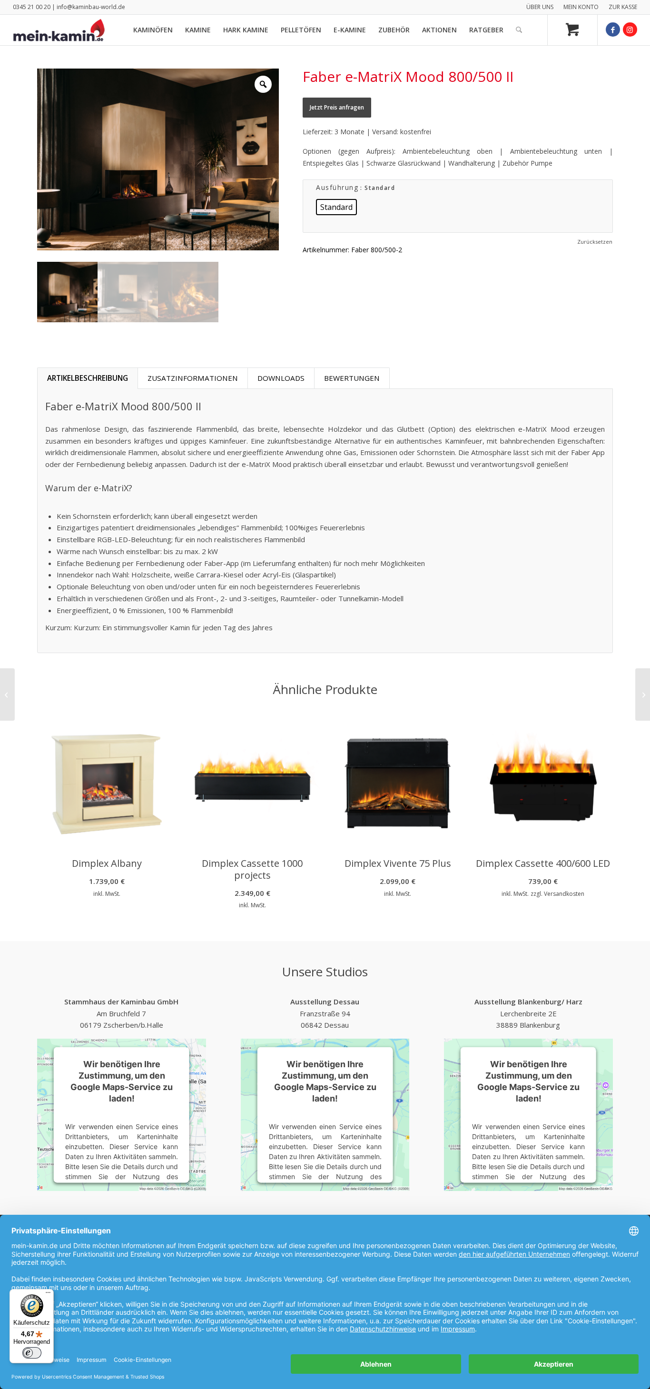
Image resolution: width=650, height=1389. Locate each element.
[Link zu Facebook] (613, 29)
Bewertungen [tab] (352, 378)
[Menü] (48, 1294)
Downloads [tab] (281, 378)
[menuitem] (540, 7)
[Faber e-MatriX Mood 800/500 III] (642, 694)
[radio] (336, 207)
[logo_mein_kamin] (59, 30)
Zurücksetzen (594, 241)
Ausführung (337, 187)
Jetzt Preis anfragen (337, 107)
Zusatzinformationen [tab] (193, 378)
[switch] (31, 1353)
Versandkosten (564, 894)
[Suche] (519, 30)
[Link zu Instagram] (630, 29)
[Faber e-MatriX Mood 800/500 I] (7, 694)
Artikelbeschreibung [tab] (87, 378)
